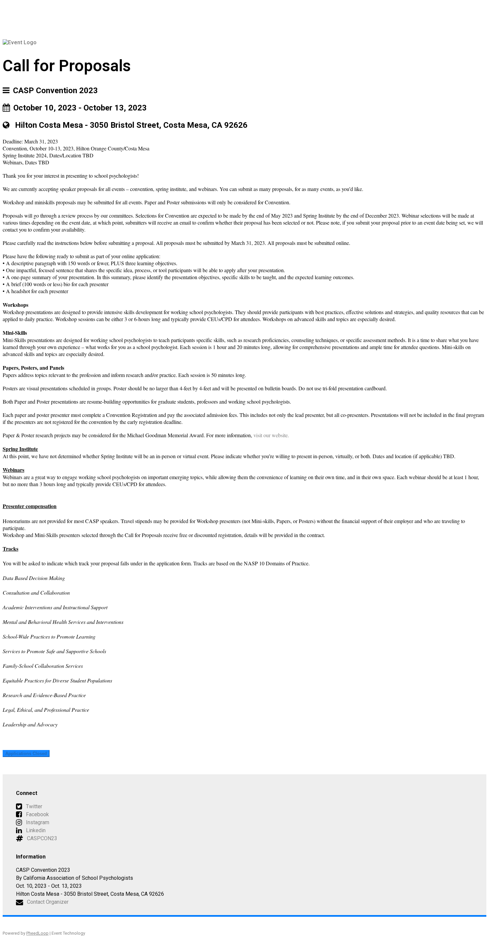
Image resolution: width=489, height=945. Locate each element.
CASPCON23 (42, 838)
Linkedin (36, 830)
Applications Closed (26, 753)
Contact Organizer (48, 902)
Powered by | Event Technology (44, 933)
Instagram (37, 822)
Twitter (34, 806)
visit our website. (271, 435)
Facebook (37, 814)
